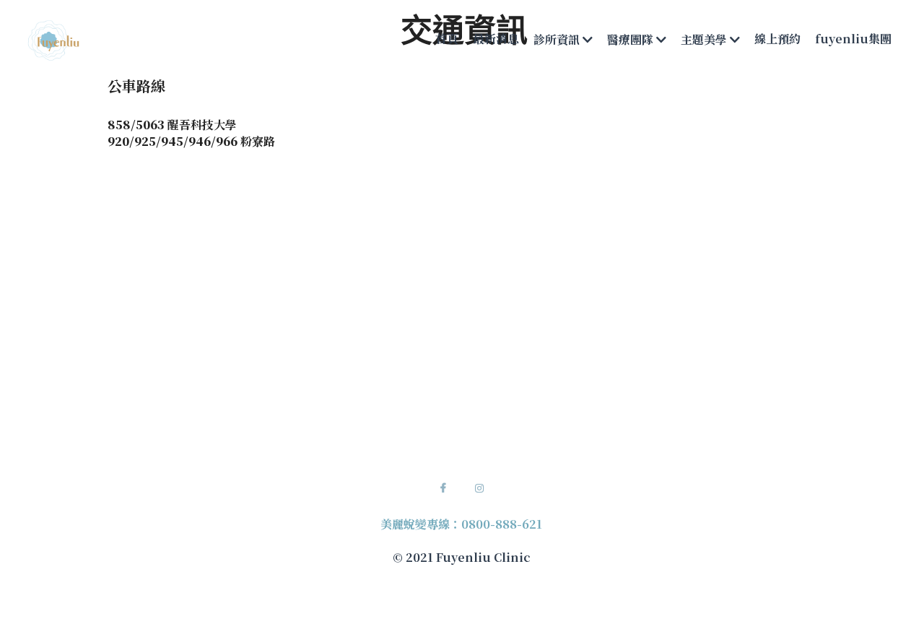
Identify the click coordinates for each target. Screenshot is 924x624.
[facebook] (443, 488)
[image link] (53, 38)
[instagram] (479, 488)
